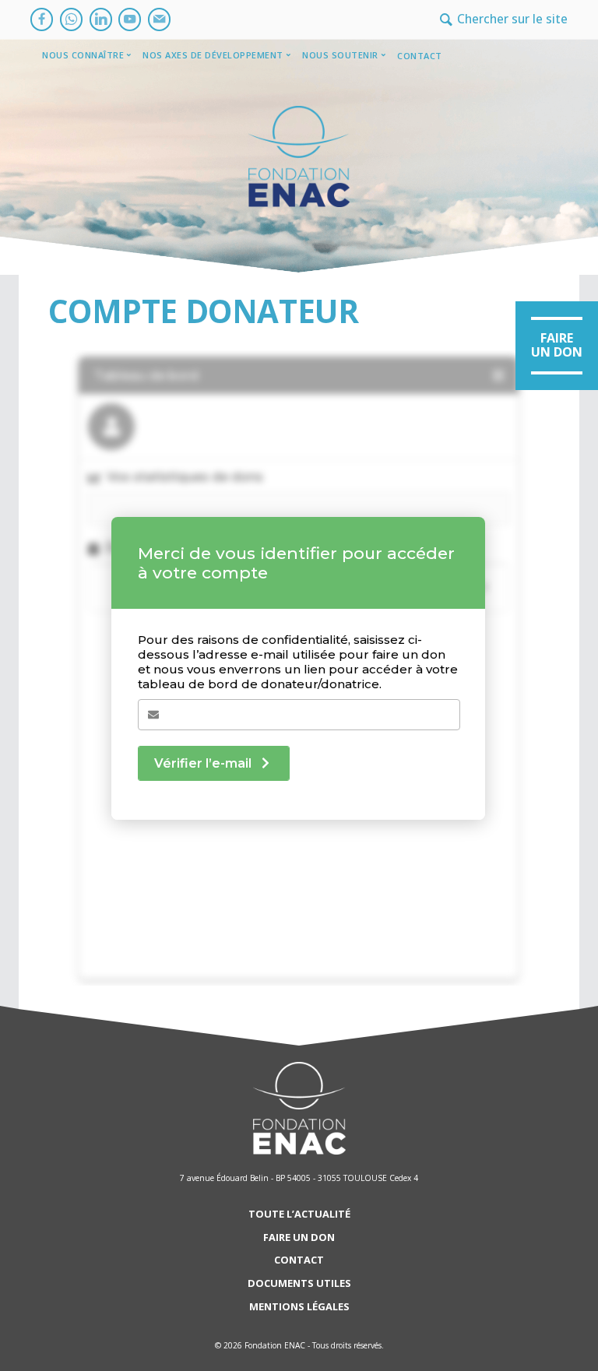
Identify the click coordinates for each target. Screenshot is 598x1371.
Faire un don (299, 1237)
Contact (419, 56)
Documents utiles (299, 1283)
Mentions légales (299, 1306)
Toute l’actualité (299, 1214)
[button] (556, 345)
